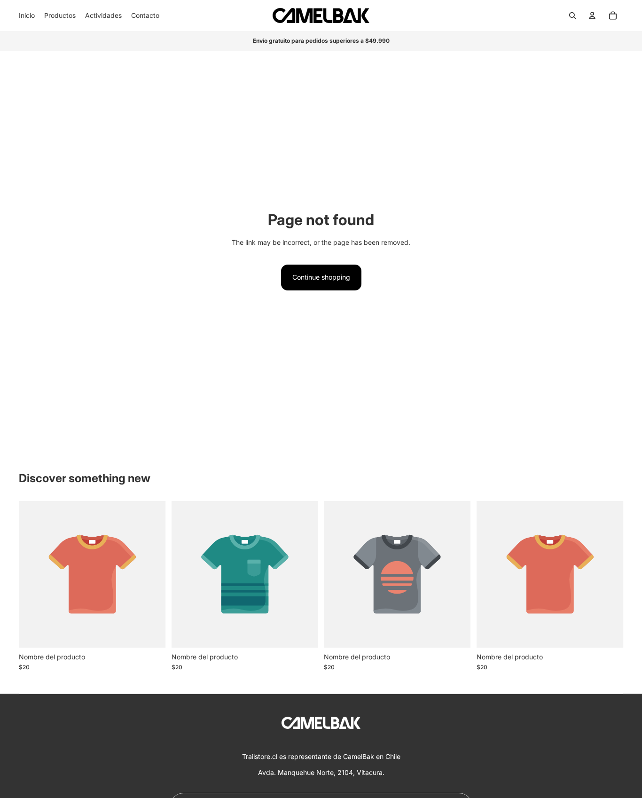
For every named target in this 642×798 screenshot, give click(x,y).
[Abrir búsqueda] (572, 15)
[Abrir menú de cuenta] (592, 15)
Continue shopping (321, 277)
